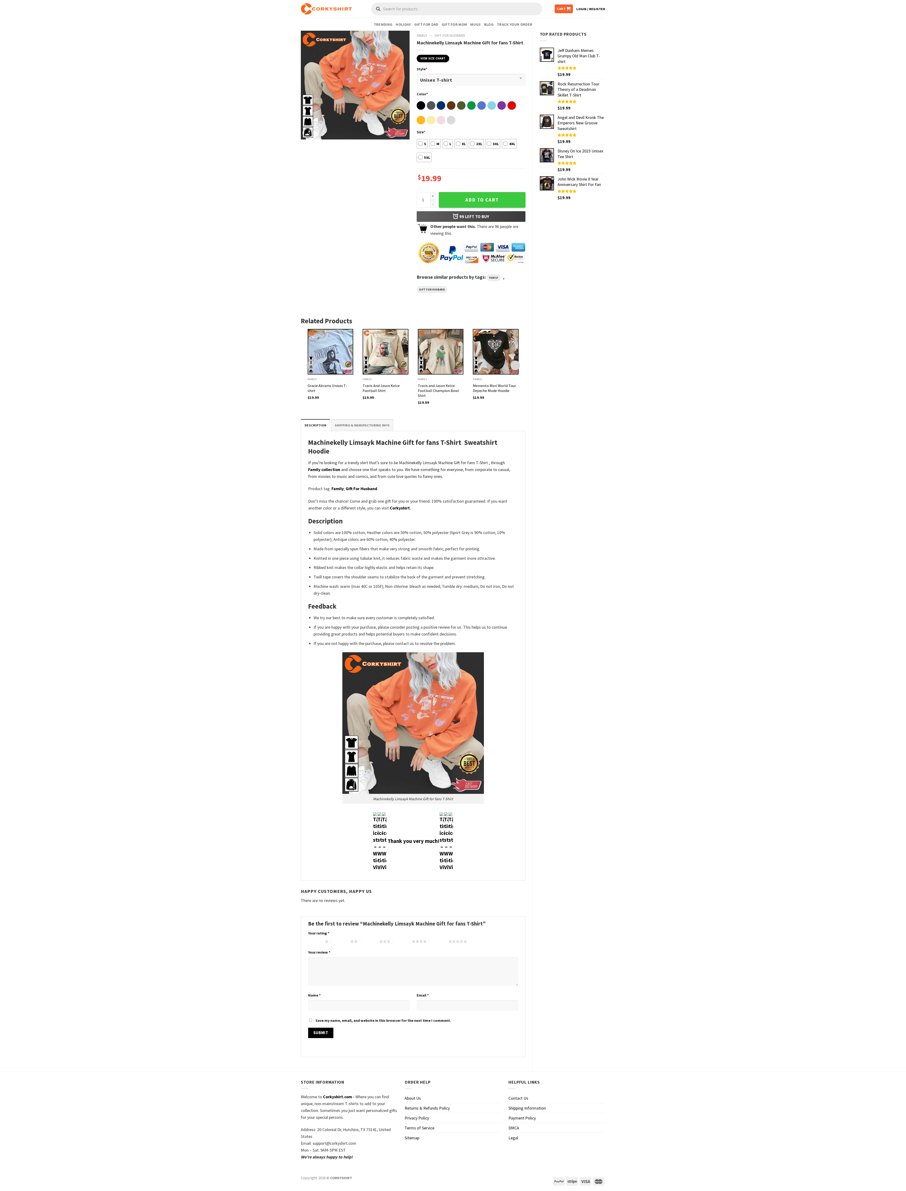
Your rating (318, 933)
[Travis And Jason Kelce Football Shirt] (385, 351)
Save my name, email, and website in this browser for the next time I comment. (383, 1020)
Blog (489, 24)
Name (314, 995)
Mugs (475, 24)
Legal (513, 1137)
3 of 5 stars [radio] (369, 941)
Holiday (403, 24)
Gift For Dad (426, 24)
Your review (319, 952)
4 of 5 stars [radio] (402, 941)
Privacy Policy (417, 1118)
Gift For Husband (450, 35)
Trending (383, 24)
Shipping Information (527, 1108)
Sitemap (412, 1137)
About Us (413, 1098)
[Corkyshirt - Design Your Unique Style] (326, 9)
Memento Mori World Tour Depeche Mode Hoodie (494, 388)
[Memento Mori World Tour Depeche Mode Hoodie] (495, 351)
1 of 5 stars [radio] (315, 941)
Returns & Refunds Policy (427, 1108)
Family (422, 35)
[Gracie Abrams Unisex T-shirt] (330, 351)
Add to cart (482, 200)
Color (422, 94)
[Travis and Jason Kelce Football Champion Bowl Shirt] (440, 351)
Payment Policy (522, 1118)
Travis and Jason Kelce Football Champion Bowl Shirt (438, 390)
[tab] (315, 425)
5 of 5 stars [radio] (438, 941)
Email (423, 995)
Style (422, 69)
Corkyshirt (400, 508)
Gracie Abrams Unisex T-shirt (327, 388)
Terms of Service (419, 1128)
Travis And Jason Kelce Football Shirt (381, 388)
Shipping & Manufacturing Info (362, 425)
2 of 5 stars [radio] (340, 941)
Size (421, 132)
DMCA (513, 1128)
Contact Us (518, 1098)
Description (315, 425)
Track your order (514, 24)
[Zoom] (307, 133)
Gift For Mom (454, 24)
